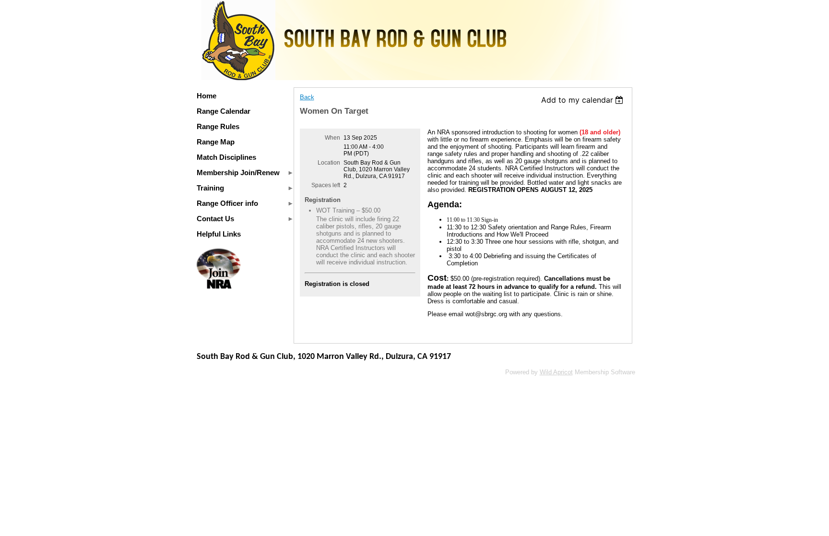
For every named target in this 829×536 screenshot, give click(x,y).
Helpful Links (219, 234)
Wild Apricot (556, 372)
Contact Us (215, 218)
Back (307, 97)
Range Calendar (223, 111)
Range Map (216, 142)
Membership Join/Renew (238, 172)
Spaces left (325, 185)
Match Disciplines (226, 157)
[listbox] (583, 100)
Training (210, 188)
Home (206, 96)
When (332, 137)
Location (329, 162)
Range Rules (218, 126)
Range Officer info (227, 203)
